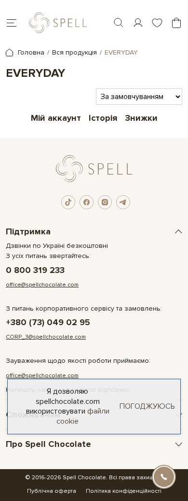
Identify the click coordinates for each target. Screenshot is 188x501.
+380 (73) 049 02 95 (48, 322)
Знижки (141, 118)
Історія (103, 118)
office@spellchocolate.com (42, 284)
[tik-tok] (68, 202)
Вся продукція (74, 52)
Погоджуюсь (147, 406)
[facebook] (87, 202)
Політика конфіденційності (123, 491)
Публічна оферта (51, 491)
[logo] (58, 23)
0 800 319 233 (35, 270)
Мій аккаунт (56, 118)
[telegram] (123, 202)
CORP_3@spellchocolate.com (46, 337)
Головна (30, 52)
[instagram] (105, 202)
